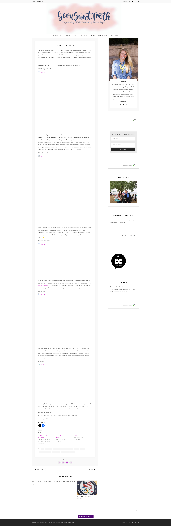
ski (53, 452)
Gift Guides (83, 35)
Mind (61, 35)
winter (72, 452)
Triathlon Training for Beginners (122, 199)
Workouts (114, 196)
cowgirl (62, 449)
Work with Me (102, 35)
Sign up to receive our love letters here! (123, 134)
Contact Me (113, 35)
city (43, 449)
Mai (73, 522)
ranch (49, 452)
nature (83, 449)
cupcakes (69, 449)
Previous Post (40, 469)
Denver (76, 449)
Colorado (49, 449)
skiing (57, 452)
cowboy (55, 449)
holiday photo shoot (43, 285)
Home (55, 35)
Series (92, 35)
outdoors (42, 452)
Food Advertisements (126, 119)
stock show (64, 452)
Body (67, 35)
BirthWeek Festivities (79, 436)
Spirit (75, 35)
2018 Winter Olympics (84, 496)
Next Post (91, 469)
